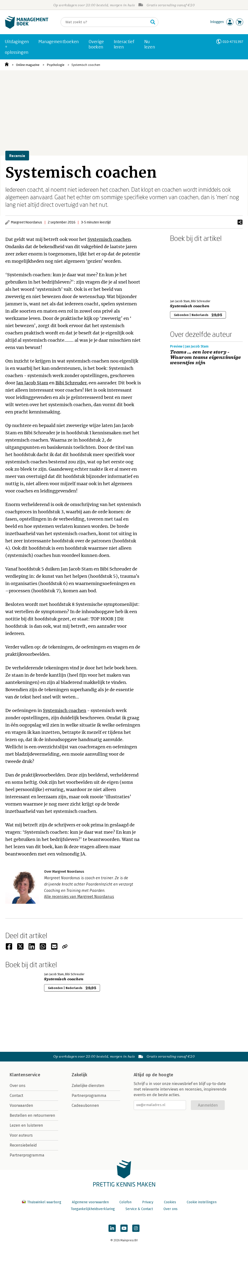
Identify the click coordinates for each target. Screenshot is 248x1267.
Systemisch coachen (85, 65)
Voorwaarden (21, 1105)
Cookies (170, 1202)
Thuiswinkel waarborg (44, 1202)
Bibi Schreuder (70, 383)
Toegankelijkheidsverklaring (93, 1209)
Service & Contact (139, 1209)
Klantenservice (25, 1074)
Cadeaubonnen (85, 1105)
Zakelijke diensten (88, 1085)
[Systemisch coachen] (187, 269)
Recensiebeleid (23, 1145)
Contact (16, 1095)
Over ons (17, 1085)
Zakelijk (79, 1074)
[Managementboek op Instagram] (136, 1228)
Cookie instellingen (202, 1202)
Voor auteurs (21, 1135)
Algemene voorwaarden (90, 1202)
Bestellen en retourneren (32, 1115)
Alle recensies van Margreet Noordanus (79, 896)
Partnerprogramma (27, 1155)
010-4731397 (233, 42)
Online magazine (27, 65)
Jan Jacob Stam (32, 383)
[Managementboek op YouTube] (124, 1228)
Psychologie (55, 65)
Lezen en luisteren (26, 1125)
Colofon (125, 1202)
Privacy (147, 1202)
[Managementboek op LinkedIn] (112, 1228)
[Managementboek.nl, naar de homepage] (26, 27)
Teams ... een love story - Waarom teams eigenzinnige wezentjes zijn (205, 357)
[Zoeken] (153, 22)
